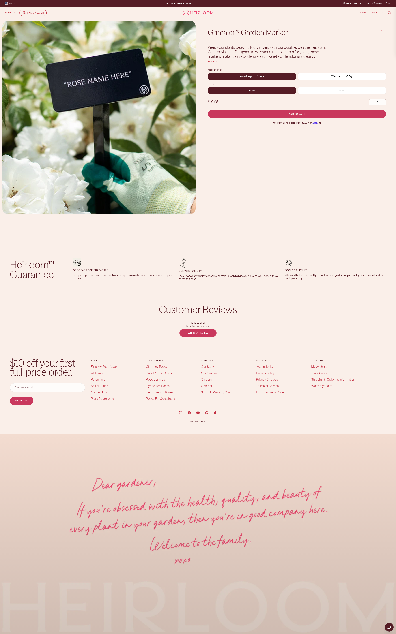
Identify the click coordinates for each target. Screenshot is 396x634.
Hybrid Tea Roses (158, 386)
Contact (206, 386)
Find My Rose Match (104, 367)
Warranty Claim (321, 386)
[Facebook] (189, 412)
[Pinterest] (207, 412)
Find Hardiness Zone (270, 392)
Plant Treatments (102, 399)
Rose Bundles (155, 379)
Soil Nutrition (99, 386)
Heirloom (196, 421)
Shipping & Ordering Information (333, 379)
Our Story (207, 367)
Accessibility (264, 367)
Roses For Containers (160, 399)
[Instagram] (181, 412)
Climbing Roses (157, 367)
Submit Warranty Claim (217, 392)
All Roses (97, 373)
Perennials (98, 379)
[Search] (389, 12)
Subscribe (21, 400)
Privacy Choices (267, 379)
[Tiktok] (215, 412)
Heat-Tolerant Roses (159, 392)
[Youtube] (198, 412)
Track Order (319, 373)
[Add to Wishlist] (382, 31)
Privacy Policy (265, 373)
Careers (206, 379)
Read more (213, 61)
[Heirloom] (198, 13)
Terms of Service (267, 386)
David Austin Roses (159, 373)
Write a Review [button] (198, 333)
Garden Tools (100, 392)
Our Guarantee (211, 373)
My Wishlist (319, 367)
